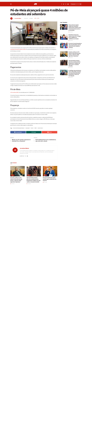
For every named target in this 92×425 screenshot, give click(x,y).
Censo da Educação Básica (18, 128)
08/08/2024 (26, 18)
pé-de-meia (40, 128)
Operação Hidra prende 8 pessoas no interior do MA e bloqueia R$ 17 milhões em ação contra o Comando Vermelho (74, 63)
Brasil (31, 18)
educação (28, 128)
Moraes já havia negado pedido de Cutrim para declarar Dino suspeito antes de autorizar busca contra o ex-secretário (75, 27)
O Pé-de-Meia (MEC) (14, 92)
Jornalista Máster (18, 18)
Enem (32, 128)
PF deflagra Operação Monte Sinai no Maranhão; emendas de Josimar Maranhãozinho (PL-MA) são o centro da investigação (75, 73)
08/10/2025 (45, 182)
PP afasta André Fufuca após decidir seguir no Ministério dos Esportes (49, 179)
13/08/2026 (12, 183)
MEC (36, 128)
